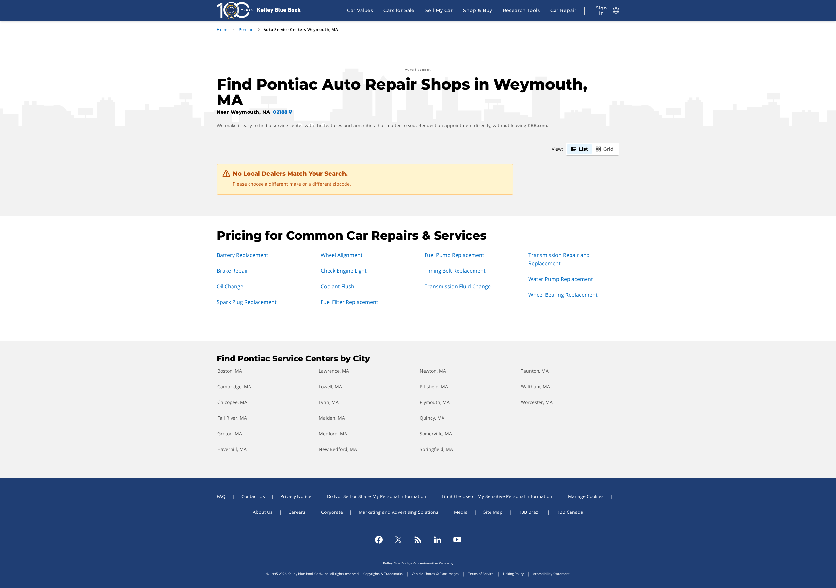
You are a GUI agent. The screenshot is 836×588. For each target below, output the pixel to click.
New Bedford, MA (338, 449)
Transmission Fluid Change (458, 286)
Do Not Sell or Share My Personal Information (376, 496)
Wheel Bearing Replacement (563, 294)
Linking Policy (513, 573)
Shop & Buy (477, 10)
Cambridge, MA (234, 386)
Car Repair (563, 10)
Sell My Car (439, 10)
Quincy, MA (432, 418)
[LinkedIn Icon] (438, 540)
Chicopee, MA (232, 402)
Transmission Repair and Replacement (559, 259)
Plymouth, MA (435, 402)
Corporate (332, 512)
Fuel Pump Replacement (454, 255)
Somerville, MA (436, 433)
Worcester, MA (537, 402)
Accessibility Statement (551, 573)
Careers (296, 512)
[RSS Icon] (418, 540)
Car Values (360, 10)
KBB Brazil (529, 512)
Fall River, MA (232, 418)
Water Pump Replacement (560, 279)
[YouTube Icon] (457, 540)
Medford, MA (333, 433)
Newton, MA (433, 371)
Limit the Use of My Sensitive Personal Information (497, 496)
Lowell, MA (330, 386)
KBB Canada (569, 512)
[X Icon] (398, 540)
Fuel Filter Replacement (349, 302)
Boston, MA (229, 371)
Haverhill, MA (232, 449)
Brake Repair (232, 270)
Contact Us (253, 496)
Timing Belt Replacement (455, 270)
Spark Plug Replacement (247, 302)
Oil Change (230, 286)
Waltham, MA (535, 386)
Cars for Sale (399, 10)
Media (461, 512)
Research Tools (521, 10)
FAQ (221, 496)
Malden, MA (332, 418)
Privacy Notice (296, 496)
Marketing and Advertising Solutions (398, 512)
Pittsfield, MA (434, 386)
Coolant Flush (337, 286)
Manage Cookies (585, 496)
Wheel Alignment (341, 255)
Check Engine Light (344, 270)
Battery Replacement (242, 255)
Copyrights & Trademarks (383, 573)
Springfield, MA (436, 449)
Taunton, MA (535, 371)
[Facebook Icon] (379, 540)
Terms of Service (481, 573)
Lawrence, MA (334, 371)
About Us (263, 512)
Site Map (493, 512)
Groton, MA (229, 433)
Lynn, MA (329, 402)
